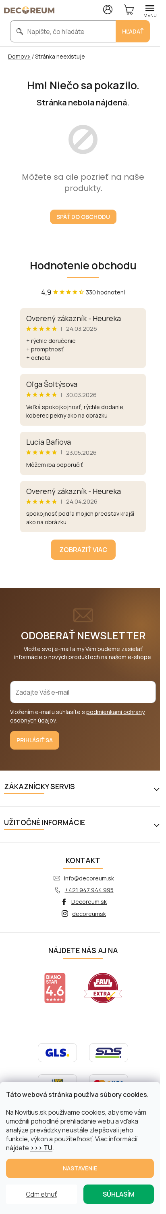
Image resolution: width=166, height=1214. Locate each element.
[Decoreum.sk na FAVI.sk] (103, 988)
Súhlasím (119, 1194)
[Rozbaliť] (158, 788)
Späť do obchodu (83, 217)
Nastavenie (80, 1168)
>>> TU (41, 1147)
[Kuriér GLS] (57, 1052)
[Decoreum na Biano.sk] (55, 988)
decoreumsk (89, 914)
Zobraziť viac (83, 549)
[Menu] (150, 10)
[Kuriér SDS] (108, 1052)
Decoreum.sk (89, 901)
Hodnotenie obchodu (83, 265)
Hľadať (132, 31)
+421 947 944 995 (89, 890)
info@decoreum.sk (89, 878)
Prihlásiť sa (35, 740)
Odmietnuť (41, 1194)
